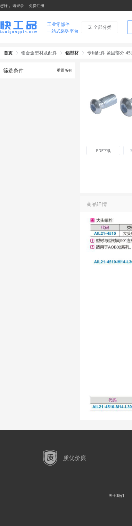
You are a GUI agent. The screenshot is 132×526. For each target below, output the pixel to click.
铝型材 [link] (72, 53)
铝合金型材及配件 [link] (39, 53)
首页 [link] (8, 53)
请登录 (18, 5)
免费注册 (36, 5)
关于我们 (116, 495)
